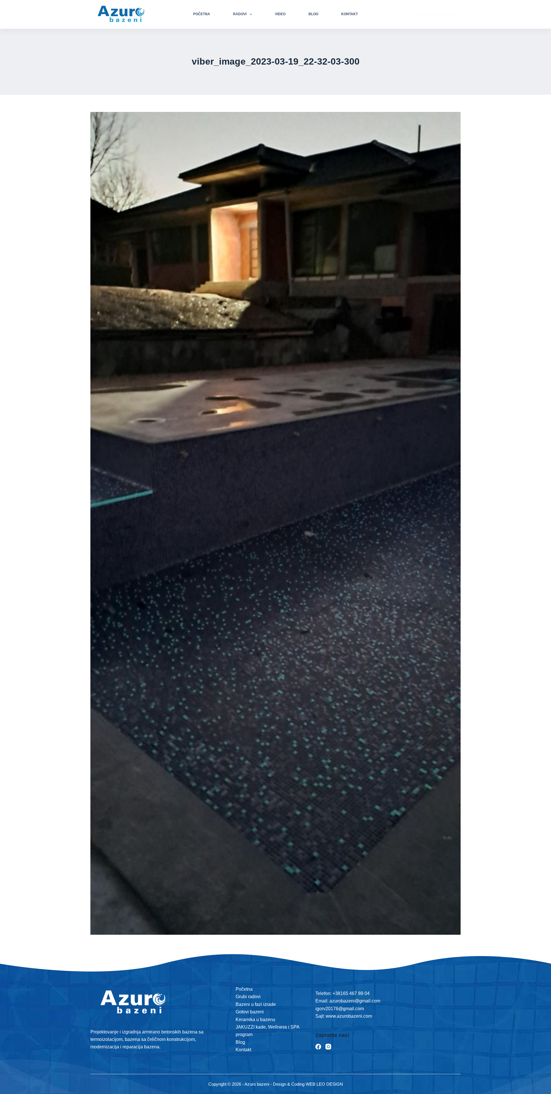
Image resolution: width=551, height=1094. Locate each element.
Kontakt (349, 14)
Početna (201, 14)
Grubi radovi (248, 996)
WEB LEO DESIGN (324, 1084)
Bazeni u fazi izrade (256, 1004)
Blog (313, 14)
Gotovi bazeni (250, 1011)
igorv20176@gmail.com (339, 1008)
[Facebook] (318, 1047)
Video (280, 14)
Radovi (240, 14)
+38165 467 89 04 (351, 993)
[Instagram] (328, 1047)
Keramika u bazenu (255, 1019)
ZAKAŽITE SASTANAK (436, 14)
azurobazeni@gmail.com (354, 1000)
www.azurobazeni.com (348, 1016)
